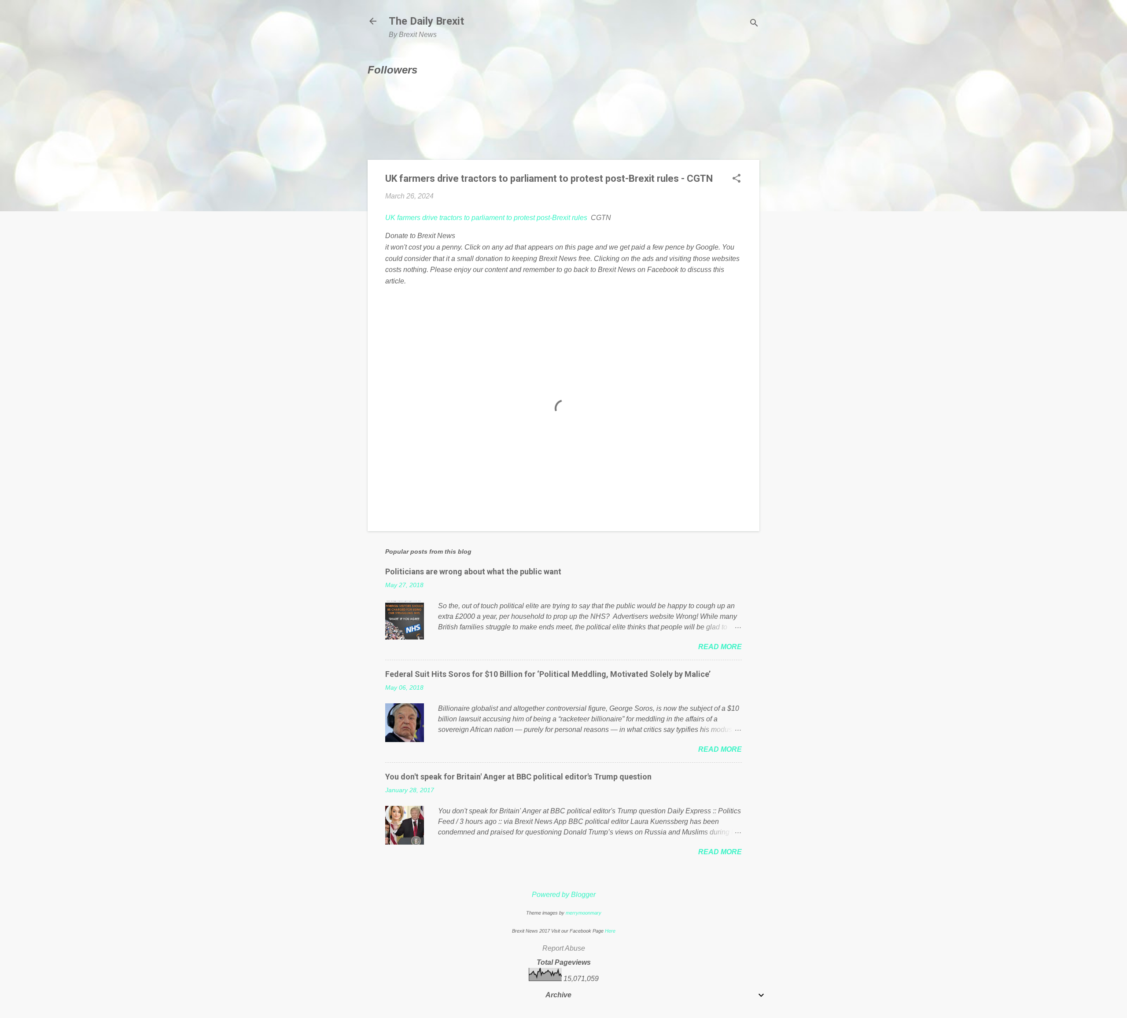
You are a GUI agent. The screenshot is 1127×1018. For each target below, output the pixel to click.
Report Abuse (563, 948)
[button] (736, 179)
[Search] (754, 24)
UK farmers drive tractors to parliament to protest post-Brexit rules (486, 217)
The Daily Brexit (426, 21)
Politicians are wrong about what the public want (473, 571)
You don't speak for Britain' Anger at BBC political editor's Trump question (518, 776)
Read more (720, 646)
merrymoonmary (583, 912)
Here (610, 930)
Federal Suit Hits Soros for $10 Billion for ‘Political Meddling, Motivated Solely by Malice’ (548, 674)
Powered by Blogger (564, 894)
